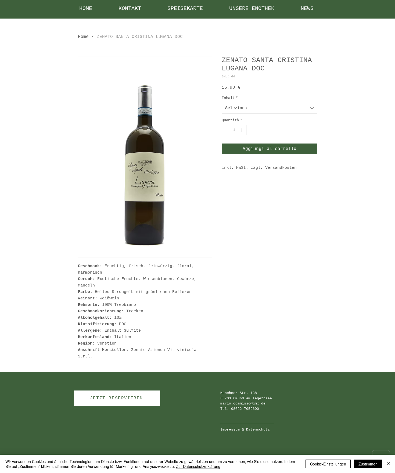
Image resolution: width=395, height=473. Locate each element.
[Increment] (242, 130)
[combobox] (269, 108)
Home (83, 36)
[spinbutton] (234, 130)
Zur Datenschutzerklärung (198, 466)
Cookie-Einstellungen (328, 464)
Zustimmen (368, 464)
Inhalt (230, 98)
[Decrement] (225, 130)
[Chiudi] (388, 464)
